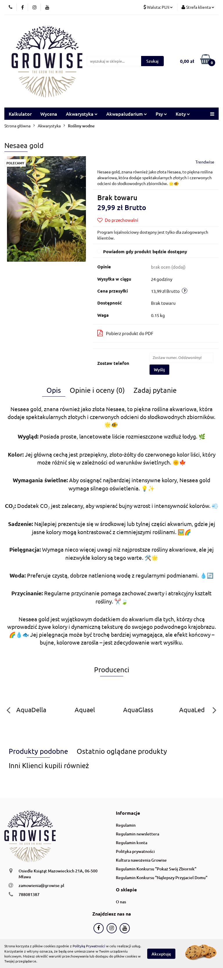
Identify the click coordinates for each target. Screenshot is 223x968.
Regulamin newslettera (137, 834)
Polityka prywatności (135, 851)
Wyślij (159, 369)
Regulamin (126, 825)
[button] (128, 813)
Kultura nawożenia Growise (141, 860)
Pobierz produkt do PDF (129, 333)
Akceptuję (161, 953)
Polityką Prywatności (89, 946)
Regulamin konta (131, 842)
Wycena (48, 113)
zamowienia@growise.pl (41, 885)
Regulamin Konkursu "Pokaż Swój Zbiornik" (156, 869)
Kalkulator (20, 113)
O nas (121, 901)
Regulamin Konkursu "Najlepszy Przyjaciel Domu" (161, 877)
